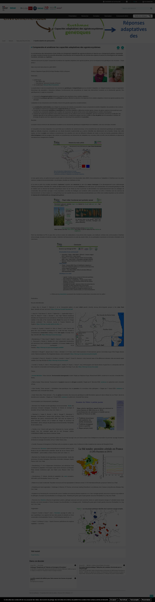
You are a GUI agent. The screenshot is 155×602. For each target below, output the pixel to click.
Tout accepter (134, 600)
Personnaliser (146, 600)
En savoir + (113, 600)
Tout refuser (123, 600)
